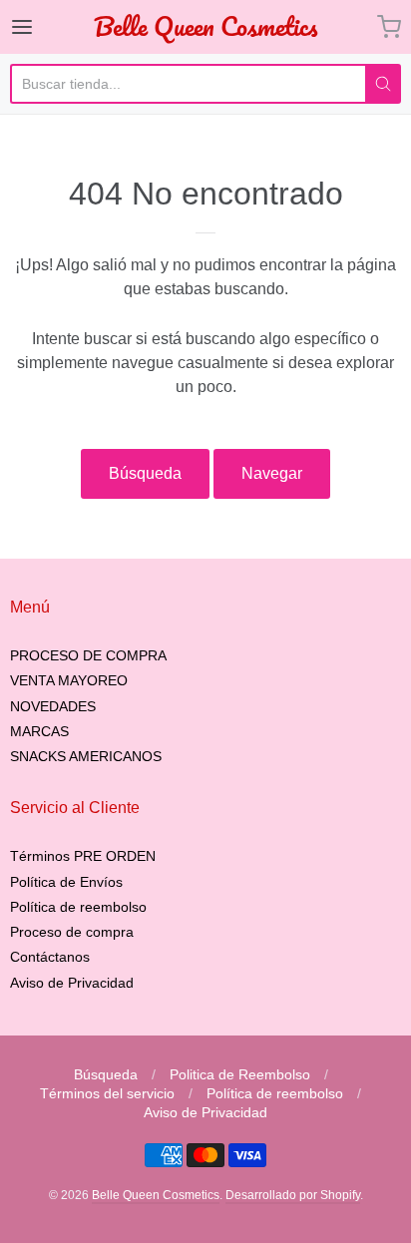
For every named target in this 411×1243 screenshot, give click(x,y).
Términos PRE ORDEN (83, 856)
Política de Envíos (66, 882)
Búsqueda (145, 473)
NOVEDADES (53, 706)
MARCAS (39, 731)
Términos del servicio (107, 1093)
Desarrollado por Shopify (292, 1195)
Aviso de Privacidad (72, 983)
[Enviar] (383, 84)
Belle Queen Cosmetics (205, 27)
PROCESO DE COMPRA (88, 655)
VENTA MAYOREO (69, 680)
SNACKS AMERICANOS (86, 756)
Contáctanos (50, 957)
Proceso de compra (72, 932)
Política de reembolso (78, 907)
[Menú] (49, 27)
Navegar (271, 473)
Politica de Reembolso (240, 1074)
